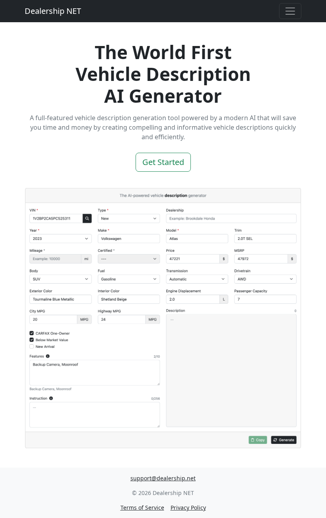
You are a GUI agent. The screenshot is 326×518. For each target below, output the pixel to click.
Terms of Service (142, 507)
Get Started (163, 162)
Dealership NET (53, 11)
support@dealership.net (163, 478)
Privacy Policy (188, 507)
